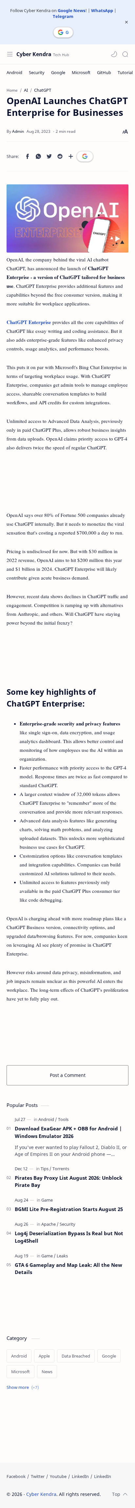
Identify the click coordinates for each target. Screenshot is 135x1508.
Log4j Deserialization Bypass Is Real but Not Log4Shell (69, 1237)
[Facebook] (16, 1476)
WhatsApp (102, 10)
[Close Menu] (126, 22)
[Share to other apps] (71, 156)
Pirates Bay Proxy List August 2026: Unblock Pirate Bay (68, 1181)
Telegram (63, 16)
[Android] (14, 72)
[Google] (58, 72)
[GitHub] (104, 72)
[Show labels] (24, 1387)
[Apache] (50, 1224)
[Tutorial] (125, 72)
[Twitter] (38, 1476)
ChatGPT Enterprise (29, 322)
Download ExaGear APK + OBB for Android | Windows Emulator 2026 (68, 1132)
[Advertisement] (67, 481)
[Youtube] (58, 1476)
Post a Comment (68, 1075)
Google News (71, 10)
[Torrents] (60, 1169)
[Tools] (63, 1119)
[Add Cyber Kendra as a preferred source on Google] (63, 32)
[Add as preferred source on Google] (84, 156)
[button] (114, 54)
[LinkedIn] (80, 1476)
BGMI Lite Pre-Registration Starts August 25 (69, 1209)
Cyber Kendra (33, 54)
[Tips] (46, 1169)
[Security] (37, 72)
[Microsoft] (81, 72)
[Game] (47, 1200)
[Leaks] (62, 1256)
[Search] (125, 54)
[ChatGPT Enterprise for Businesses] (67, 218)
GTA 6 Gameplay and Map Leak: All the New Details (68, 1269)
